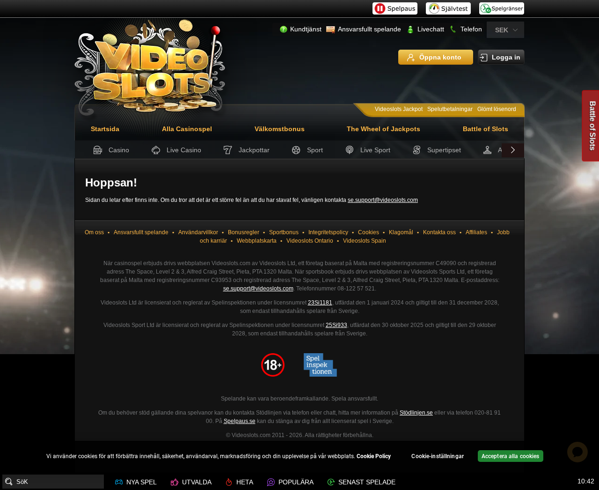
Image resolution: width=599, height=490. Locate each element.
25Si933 (336, 325)
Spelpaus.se (240, 421)
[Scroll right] (513, 150)
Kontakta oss (439, 232)
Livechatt (430, 29)
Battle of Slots (485, 129)
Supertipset (444, 150)
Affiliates (476, 232)
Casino (119, 150)
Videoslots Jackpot (399, 109)
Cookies (368, 232)
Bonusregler (243, 232)
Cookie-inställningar (437, 456)
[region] (299, 457)
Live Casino (184, 150)
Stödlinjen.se (416, 412)
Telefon (471, 29)
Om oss (94, 232)
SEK (501, 30)
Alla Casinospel (187, 129)
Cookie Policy (374, 456)
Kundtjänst (305, 29)
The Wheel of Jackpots (383, 129)
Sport (315, 150)
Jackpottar (254, 150)
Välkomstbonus (280, 129)
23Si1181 (320, 302)
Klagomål (401, 232)
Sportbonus (284, 232)
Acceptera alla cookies (511, 456)
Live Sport (375, 150)
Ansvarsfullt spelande (369, 29)
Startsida (105, 129)
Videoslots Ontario (309, 241)
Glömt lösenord (496, 109)
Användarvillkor (198, 232)
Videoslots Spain (364, 241)
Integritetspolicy (328, 232)
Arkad (506, 150)
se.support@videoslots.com (383, 200)
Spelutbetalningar (450, 109)
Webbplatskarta (257, 241)
